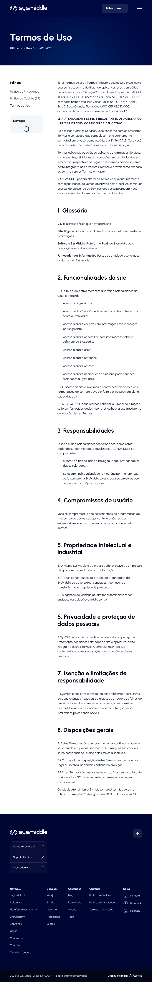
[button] (139, 8)
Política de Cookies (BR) (25, 98)
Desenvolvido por (118, 975)
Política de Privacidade (24, 91)
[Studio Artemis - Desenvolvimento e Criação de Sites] (135, 975)
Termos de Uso (20, 105)
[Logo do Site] (28, 8)
